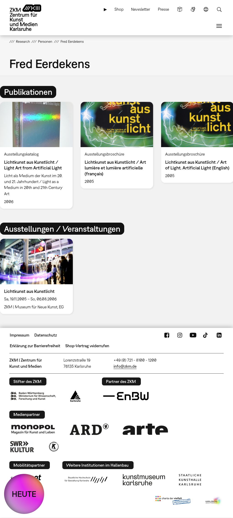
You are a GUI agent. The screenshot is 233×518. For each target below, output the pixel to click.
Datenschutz (45, 335)
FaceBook (166, 335)
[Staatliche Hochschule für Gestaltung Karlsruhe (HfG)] (86, 479)
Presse (163, 9)
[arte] (145, 429)
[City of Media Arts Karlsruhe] (214, 501)
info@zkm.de (125, 366)
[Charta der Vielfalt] (173, 501)
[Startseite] (29, 17)
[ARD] (89, 429)
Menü (219, 26)
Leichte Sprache (179, 9)
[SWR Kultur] (22, 446)
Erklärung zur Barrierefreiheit (35, 345)
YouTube (193, 335)
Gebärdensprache (193, 9)
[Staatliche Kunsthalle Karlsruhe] (190, 479)
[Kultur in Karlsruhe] (53, 446)
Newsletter (140, 9)
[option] (116, 145)
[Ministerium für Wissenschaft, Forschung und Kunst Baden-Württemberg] (33, 396)
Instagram (179, 335)
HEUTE (24, 493)
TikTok (205, 335)
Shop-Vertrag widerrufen (87, 345)
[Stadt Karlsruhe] (75, 396)
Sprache (205, 9)
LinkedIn (219, 335)
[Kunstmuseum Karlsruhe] (144, 479)
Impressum (19, 335)
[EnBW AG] (126, 396)
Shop (119, 9)
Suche (219, 9)
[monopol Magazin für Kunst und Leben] (33, 429)
